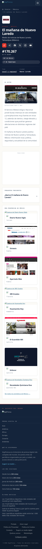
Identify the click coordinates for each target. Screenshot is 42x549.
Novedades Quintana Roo (20, 385)
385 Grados (14, 294)
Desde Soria (6, 474)
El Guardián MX (16, 339)
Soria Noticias (7, 489)
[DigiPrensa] (12, 412)
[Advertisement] (21, 169)
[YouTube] (30, 45)
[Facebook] (15, 45)
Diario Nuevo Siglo (17, 218)
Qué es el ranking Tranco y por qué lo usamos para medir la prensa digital (20, 510)
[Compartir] (9, 45)
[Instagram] (25, 45)
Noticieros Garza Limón (10, 485)
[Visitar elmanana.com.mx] (4, 45)
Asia (3, 426)
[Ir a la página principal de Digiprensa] (12, 3)
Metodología (28, 533)
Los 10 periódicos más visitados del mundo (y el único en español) (19, 505)
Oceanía (5, 439)
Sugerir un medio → (9, 464)
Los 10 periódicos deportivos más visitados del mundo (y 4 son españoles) (19, 500)
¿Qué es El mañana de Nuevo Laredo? (16, 196)
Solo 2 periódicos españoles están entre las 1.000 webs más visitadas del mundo (20, 514)
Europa (4, 435)
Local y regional (9, 72)
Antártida (5, 442)
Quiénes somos (15, 533)
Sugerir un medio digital (24, 530)
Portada (13, 524)
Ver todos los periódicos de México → (17, 394)
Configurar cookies (21, 537)
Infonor (12, 370)
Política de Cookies (28, 527)
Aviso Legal (24, 524)
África (4, 432)
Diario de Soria (7, 478)
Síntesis (12, 248)
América (5, 429)
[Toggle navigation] (38, 3)
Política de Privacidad (11, 527)
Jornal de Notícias (8, 482)
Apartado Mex (15, 279)
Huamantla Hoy (16, 309)
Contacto (9, 530)
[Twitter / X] (20, 45)
